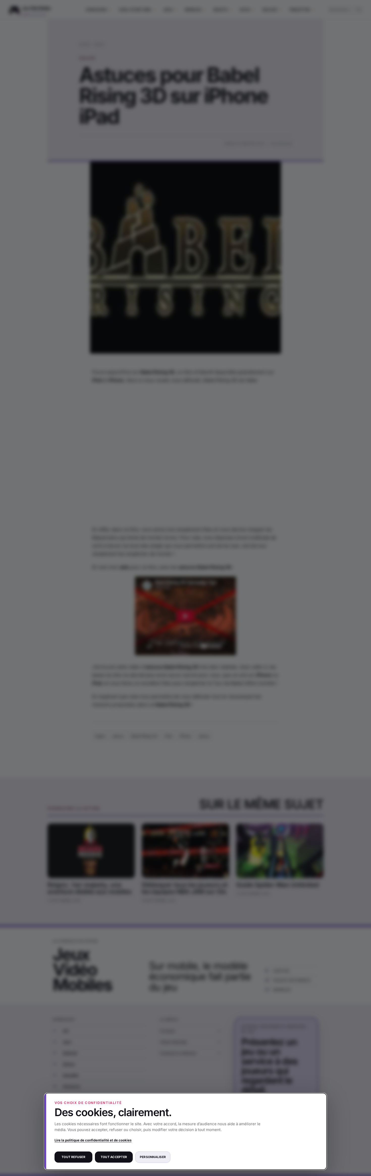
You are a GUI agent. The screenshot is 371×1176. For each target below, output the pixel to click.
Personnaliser (153, 1157)
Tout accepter (114, 1157)
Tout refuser (73, 1157)
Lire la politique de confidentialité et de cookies (93, 1140)
